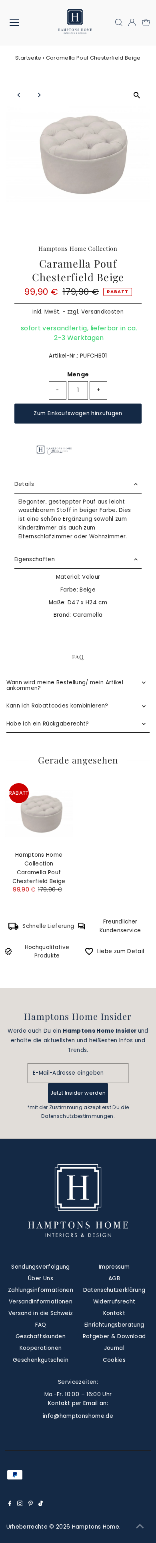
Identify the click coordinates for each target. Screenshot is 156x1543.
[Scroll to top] (140, 1527)
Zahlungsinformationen (40, 1290)
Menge (78, 374)
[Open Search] (118, 22)
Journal (114, 1348)
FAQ (40, 1325)
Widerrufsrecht (114, 1301)
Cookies (114, 1360)
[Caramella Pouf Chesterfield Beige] (39, 813)
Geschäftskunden (41, 1336)
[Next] (39, 95)
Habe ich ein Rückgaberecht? (47, 724)
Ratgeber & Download (114, 1336)
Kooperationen (41, 1348)
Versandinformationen (40, 1301)
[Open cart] (146, 22)
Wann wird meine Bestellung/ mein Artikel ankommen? (65, 685)
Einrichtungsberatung (114, 1325)
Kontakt (114, 1313)
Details (24, 484)
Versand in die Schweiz (40, 1313)
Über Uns (40, 1278)
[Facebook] (10, 1504)
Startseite (28, 58)
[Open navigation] (20, 22)
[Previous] (19, 95)
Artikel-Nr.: (63, 356)
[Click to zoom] (137, 95)
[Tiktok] (40, 1504)
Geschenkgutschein (40, 1360)
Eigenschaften (34, 559)
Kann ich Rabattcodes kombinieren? (57, 706)
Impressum (114, 1267)
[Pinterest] (30, 1504)
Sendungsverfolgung (40, 1267)
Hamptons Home (95, 1527)
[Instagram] (20, 1504)
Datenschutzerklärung (114, 1290)
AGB (114, 1278)
